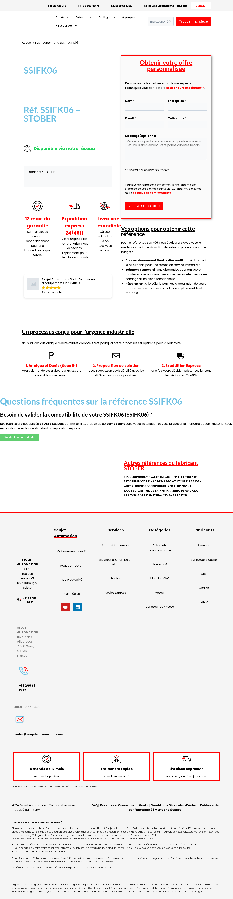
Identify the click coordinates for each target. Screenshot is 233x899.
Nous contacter (71, 565)
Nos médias (71, 594)
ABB (204, 574)
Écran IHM (160, 564)
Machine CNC (159, 578)
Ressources (64, 25)
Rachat (115, 578)
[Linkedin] (77, 607)
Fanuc (204, 602)
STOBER (59, 43)
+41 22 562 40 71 (88, 6)
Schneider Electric (204, 560)
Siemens (204, 545)
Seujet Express (115, 593)
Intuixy (35, 810)
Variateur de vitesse (159, 607)
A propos (128, 17)
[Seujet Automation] (29, 21)
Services (62, 17)
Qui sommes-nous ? (71, 551)
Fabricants (83, 17)
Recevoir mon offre (144, 205)
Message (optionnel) (141, 136)
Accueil (27, 43)
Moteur (160, 593)
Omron (204, 588)
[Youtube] (65, 607)
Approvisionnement (115, 545)
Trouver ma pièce (193, 21)
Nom (129, 101)
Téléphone (177, 118)
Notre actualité (71, 579)
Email (130, 118)
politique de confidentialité (152, 193)
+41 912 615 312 (57, 6)
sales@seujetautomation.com (165, 6)
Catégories (106, 17)
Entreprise (177, 101)
